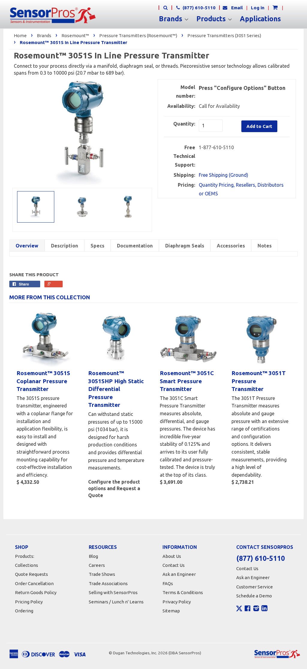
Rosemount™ (75, 35)
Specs (97, 245)
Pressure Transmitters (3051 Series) (224, 35)
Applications (260, 18)
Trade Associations (108, 583)
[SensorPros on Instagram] (256, 609)
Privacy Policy (176, 601)
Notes (265, 245)
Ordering (24, 610)
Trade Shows (102, 574)
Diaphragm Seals (184, 245)
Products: (24, 556)
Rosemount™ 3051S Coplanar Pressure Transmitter (43, 381)
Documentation (135, 245)
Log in (257, 7)
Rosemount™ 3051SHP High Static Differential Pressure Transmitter (116, 389)
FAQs (167, 583)
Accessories (231, 245)
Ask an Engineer (179, 574)
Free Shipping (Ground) (223, 175)
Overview (27, 245)
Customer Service (254, 586)
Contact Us (173, 565)
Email (237, 7)
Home (20, 35)
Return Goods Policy (35, 592)
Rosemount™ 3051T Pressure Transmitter (258, 381)
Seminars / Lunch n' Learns (116, 601)
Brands (171, 18)
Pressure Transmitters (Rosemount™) (138, 35)
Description (64, 245)
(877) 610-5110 (198, 7)
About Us (171, 556)
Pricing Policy (29, 601)
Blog (93, 556)
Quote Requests (31, 574)
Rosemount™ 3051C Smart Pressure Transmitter (187, 381)
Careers (97, 565)
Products (212, 18)
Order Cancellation (34, 583)
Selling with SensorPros (113, 592)
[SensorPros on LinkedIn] (264, 609)
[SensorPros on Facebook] (247, 609)
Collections (26, 565)
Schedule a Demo (254, 595)
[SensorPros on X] (239, 610)
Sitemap (171, 610)
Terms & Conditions (182, 592)
